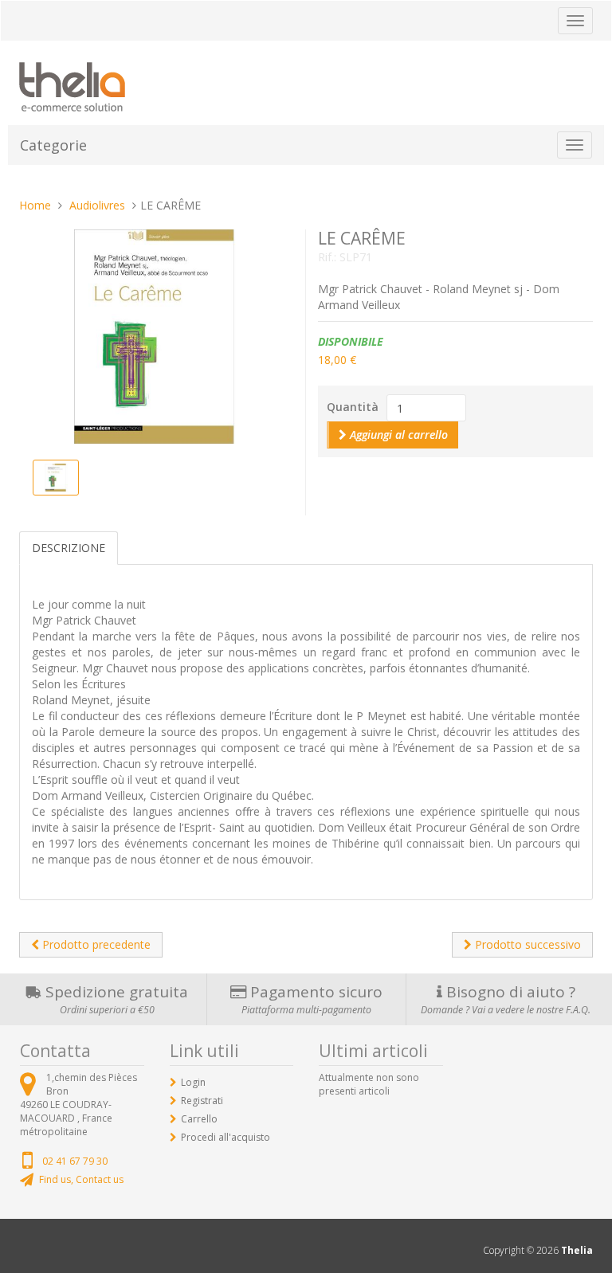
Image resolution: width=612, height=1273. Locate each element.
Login (193, 1082)
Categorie (53, 145)
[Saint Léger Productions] (72, 84)
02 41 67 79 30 (75, 1161)
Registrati (202, 1100)
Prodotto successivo (526, 944)
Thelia (577, 1250)
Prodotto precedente (95, 944)
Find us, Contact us (81, 1179)
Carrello (199, 1119)
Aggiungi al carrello (397, 434)
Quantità (353, 406)
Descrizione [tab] (68, 547)
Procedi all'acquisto (225, 1137)
